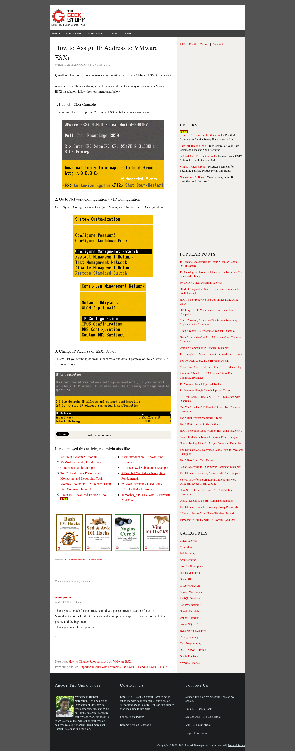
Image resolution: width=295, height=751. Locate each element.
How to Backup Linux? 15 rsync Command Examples (210, 443)
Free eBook (74, 33)
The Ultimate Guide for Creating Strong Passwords (209, 507)
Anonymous (63, 597)
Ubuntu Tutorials (189, 618)
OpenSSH (185, 579)
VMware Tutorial (96, 559)
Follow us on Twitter (132, 717)
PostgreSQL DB (189, 624)
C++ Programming (190, 643)
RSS (182, 44)
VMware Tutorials (190, 663)
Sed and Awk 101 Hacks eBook (198, 156)
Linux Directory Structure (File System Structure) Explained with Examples (208, 322)
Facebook (218, 44)
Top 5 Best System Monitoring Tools (201, 418)
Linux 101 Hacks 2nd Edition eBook (83, 494)
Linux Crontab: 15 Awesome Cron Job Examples (207, 331)
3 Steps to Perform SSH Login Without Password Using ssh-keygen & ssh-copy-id (208, 481)
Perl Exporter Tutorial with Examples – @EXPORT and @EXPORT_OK (121, 667)
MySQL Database (190, 598)
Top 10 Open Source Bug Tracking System (204, 360)
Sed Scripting (187, 553)
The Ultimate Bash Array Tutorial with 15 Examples (210, 473)
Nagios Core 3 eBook (192, 177)
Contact (113, 33)
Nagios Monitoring (190, 573)
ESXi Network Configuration (76, 559)
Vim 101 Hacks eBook (192, 166)
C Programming (189, 637)
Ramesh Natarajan (65, 729)
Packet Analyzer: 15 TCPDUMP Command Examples (210, 467)
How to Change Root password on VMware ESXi (100, 661)
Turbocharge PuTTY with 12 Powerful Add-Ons (207, 520)
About (128, 33)
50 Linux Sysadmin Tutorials (78, 456)
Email (192, 44)
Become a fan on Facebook (135, 725)
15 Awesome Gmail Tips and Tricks (200, 384)
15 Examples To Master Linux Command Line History (211, 354)
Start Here (94, 33)
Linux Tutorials (188, 540)
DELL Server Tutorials (193, 650)
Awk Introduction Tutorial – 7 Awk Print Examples (209, 437)
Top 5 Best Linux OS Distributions (200, 424)
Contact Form (152, 697)
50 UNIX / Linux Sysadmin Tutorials (201, 282)
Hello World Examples (193, 630)
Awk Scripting (188, 560)
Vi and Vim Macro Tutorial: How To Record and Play (210, 367)
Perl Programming (190, 605)
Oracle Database (189, 656)
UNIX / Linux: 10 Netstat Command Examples (206, 500)
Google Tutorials (189, 611)
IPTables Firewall (190, 585)
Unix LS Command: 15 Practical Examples (204, 348)
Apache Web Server (191, 592)
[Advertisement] (167, 18)
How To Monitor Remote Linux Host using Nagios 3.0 (211, 430)
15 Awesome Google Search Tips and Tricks (205, 390)
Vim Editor (186, 547)
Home (56, 33)
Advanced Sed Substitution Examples (145, 467)
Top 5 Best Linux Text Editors (197, 460)
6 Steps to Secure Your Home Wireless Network (207, 513)
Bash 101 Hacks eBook (193, 146)
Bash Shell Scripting (191, 566)
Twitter (204, 44)
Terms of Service (236, 745)
